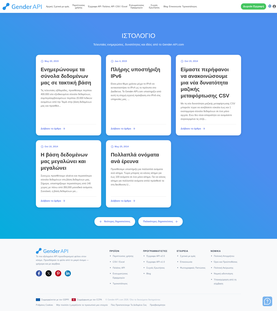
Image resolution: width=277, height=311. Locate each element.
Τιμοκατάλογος (189, 6)
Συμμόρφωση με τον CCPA (89, 299)
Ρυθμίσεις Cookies (44, 305)
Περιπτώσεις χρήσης (78, 6)
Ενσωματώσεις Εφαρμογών (136, 6)
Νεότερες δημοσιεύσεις (114, 221)
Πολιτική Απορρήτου (224, 256)
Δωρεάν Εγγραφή (253, 6)
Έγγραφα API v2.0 (155, 256)
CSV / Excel (121, 6)
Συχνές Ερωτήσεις (154, 6)
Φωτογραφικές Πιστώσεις (193, 268)
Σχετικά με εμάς (61, 6)
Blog (166, 6)
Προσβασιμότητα (157, 305)
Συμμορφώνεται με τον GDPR (55, 299)
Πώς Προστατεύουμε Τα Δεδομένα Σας (129, 305)
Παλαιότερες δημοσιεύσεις (160, 221)
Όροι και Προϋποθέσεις (225, 262)
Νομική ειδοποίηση (223, 273)
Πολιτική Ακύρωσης (223, 268)
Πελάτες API (108, 6)
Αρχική (49, 6)
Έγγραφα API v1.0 (155, 262)
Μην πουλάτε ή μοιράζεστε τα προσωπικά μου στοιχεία (82, 305)
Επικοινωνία (175, 6)
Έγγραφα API (94, 6)
